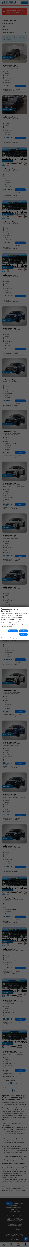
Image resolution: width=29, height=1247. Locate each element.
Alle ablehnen (23, 631)
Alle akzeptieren (13, 631)
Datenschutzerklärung (7, 638)
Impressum (18, 638)
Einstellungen (23, 634)
